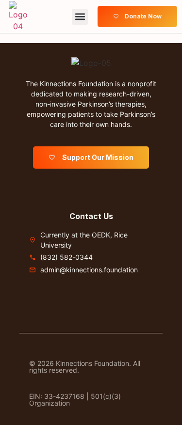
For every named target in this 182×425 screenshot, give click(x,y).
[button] (80, 17)
